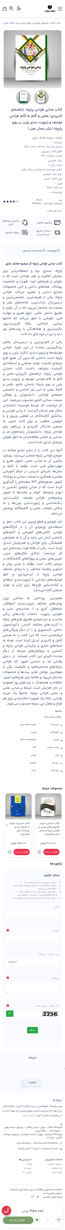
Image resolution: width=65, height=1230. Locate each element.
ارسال (32, 1030)
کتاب (52, 23)
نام (57, 907)
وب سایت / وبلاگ (48, 954)
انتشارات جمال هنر (53, 203)
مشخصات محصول (32, 251)
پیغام (55, 978)
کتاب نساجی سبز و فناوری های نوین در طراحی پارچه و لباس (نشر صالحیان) (49, 829)
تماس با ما (27, 1172)
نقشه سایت (56, 1172)
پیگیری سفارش (55, 1164)
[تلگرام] (37, 1197)
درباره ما (28, 1168)
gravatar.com (49, 895)
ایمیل (55, 931)
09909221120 (52, 1143)
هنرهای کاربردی (41, 23)
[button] (7, 825)
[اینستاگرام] (32, 1197)
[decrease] (58, 1219)
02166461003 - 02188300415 (31, 1143)
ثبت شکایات (56, 1168)
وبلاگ (29, 1164)
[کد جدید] (9, 1013)
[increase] (37, 1219)
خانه (59, 23)
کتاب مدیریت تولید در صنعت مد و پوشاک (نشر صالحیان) (19, 829)
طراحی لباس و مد (23, 23)
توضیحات (52, 251)
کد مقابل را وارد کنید (47, 1006)
